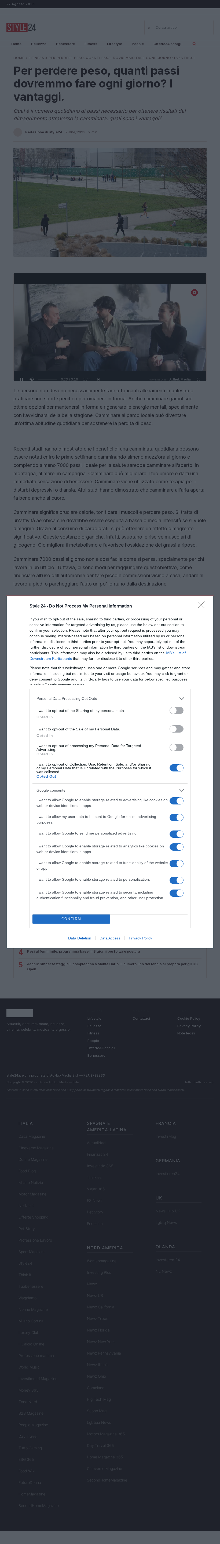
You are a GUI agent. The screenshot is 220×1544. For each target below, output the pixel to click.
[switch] (177, 710)
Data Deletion (79, 938)
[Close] (203, 606)
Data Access (110, 938)
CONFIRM (71, 919)
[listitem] (110, 698)
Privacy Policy (140, 938)
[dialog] (110, 772)
